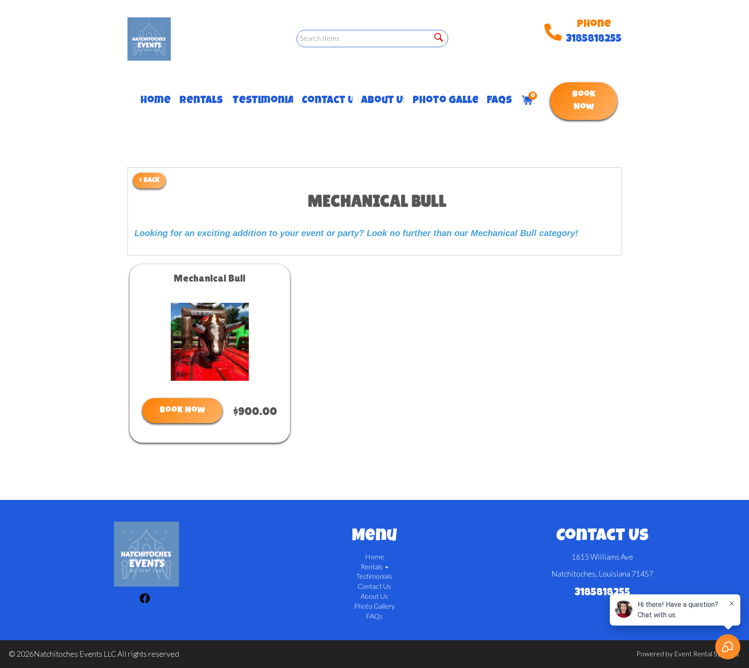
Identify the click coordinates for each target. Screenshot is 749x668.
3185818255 (594, 39)
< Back (149, 180)
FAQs (496, 101)
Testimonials (258, 101)
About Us (378, 101)
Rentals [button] (197, 101)
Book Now (584, 101)
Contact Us (323, 101)
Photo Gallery (441, 101)
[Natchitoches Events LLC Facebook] (145, 599)
